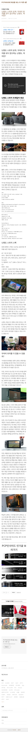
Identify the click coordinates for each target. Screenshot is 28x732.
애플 (18, 692)
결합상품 (22, 697)
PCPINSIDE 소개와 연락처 (8, 668)
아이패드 (18, 685)
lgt (23, 685)
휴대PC (23, 692)
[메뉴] (26, 2)
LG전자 (7, 683)
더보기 (3, 701)
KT (15, 687)
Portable (17, 690)
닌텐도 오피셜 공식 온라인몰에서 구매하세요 (9, 41)
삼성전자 (21, 694)
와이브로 (15, 694)
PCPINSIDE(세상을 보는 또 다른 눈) (14, 2)
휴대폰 (16, 697)
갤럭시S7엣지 (5, 692)
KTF (3, 697)
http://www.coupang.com (10, 27)
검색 (24, 710)
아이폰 (3, 687)
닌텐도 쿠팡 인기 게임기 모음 (9, 30)
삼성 (8, 699)
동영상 (9, 694)
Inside (20, 687)
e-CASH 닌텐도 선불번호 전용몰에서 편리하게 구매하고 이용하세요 (9, 44)
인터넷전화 (4, 690)
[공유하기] (6, 592)
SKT (13, 683)
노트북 (11, 690)
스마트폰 (13, 692)
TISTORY (14, 730)
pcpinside (4, 685)
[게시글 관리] (8, 592)
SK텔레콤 (12, 685)
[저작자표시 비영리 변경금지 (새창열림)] (19, 592)
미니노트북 (10, 687)
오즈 (17, 683)
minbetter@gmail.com (9, 644)
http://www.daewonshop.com (11, 38)
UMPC (3, 694)
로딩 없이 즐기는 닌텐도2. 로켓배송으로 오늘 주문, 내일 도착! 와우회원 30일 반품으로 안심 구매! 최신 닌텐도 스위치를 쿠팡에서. (9, 32)
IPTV (22, 683)
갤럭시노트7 (9, 697)
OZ (3, 683)
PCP (3, 699)
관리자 (19, 730)
